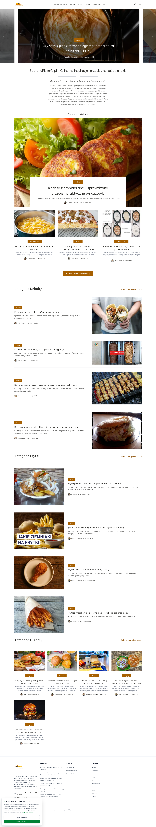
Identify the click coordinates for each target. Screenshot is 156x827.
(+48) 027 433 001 (22, 797)
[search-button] (135, 4)
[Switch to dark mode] (140, 4)
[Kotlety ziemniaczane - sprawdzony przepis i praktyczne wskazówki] (78, 162)
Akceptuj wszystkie (21, 821)
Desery (78, 40)
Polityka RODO (56, 810)
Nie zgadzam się (22, 817)
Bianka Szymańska (71, 770)
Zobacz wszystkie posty (131, 289)
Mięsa (78, 182)
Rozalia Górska (70, 774)
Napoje (94, 796)
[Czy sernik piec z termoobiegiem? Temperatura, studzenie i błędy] (78, 36)
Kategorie (95, 763)
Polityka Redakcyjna (67, 810)
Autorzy (69, 763)
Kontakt (48, 810)
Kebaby (72, 4)
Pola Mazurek (70, 767)
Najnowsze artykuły (60, 4)
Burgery (87, 4)
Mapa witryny (78, 810)
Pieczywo (94, 793)
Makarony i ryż (34, 241)
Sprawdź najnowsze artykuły (78, 273)
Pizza (105, 4)
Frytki (80, 4)
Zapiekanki (96, 4)
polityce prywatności (28, 813)
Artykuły (43, 763)
